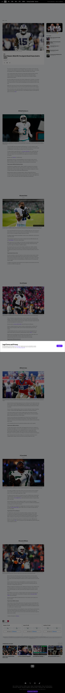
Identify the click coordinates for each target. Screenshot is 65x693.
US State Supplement (21, 347)
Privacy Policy (18, 346)
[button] (59, 346)
